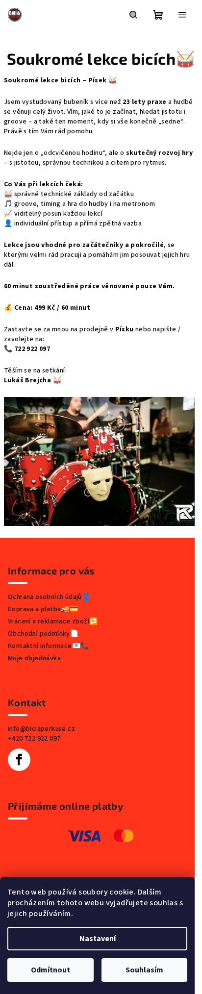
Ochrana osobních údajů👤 (49, 597)
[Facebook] (19, 759)
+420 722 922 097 (34, 739)
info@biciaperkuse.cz (41, 729)
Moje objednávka (34, 658)
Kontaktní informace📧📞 (48, 646)
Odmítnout (50, 970)
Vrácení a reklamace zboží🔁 (53, 621)
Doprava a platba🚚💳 (43, 609)
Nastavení (97, 938)
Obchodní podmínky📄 (43, 634)
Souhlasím (144, 970)
